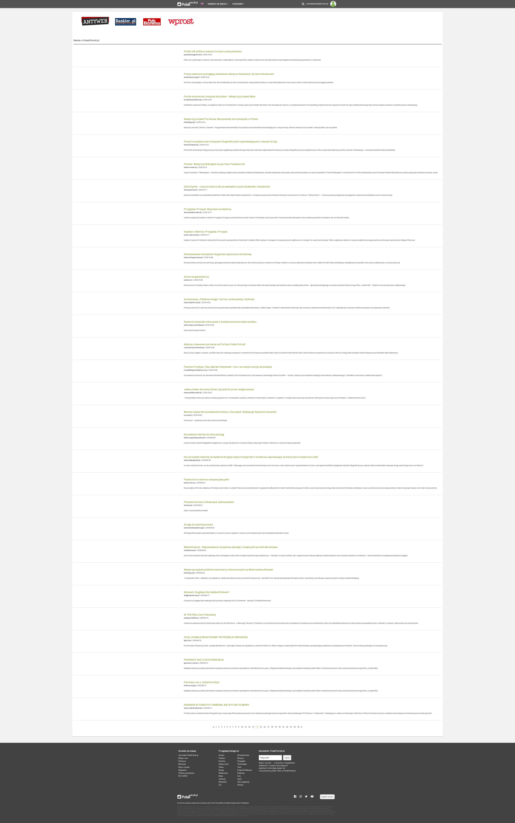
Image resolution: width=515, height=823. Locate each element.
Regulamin (182, 770)
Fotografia (241, 761)
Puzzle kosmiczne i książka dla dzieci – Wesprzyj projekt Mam (219, 96)
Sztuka (221, 755)
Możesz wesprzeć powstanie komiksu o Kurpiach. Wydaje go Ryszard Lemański (230, 411)
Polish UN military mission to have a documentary (213, 51)
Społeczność (224, 764)
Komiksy (222, 761)
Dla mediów (182, 776)
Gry (220, 785)
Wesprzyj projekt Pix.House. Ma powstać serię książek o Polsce (221, 119)
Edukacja (241, 773)
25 (298, 727)
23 (291, 727)
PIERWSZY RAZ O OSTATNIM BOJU (204, 659)
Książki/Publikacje (244, 770)
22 (287, 727)
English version (327, 797)
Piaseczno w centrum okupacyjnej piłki (206, 479)
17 (268, 727)
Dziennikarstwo (243, 755)
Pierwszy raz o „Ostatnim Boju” (202, 682)
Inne (239, 776)
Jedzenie (222, 779)
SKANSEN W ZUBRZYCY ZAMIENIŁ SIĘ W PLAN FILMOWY (216, 704)
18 (272, 727)
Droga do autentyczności (198, 524)
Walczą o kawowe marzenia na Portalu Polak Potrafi (214, 344)
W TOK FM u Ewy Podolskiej (200, 614)
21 (283, 727)
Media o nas (183, 758)
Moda (221, 776)
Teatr (239, 767)
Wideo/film (223, 782)
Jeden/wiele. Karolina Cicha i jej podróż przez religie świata (219, 389)
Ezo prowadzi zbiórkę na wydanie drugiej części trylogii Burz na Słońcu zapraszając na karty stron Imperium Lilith (251, 457)
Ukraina (240, 785)
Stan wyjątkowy (243, 782)
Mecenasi (182, 764)
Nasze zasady (184, 767)
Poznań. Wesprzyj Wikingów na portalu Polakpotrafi (214, 164)
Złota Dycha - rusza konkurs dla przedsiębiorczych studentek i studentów (227, 186)
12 (249, 727)
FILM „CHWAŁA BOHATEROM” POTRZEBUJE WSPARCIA (216, 637)
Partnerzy (182, 761)
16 (265, 727)
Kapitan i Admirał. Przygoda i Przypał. (206, 231)
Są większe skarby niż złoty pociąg (204, 434)
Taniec (221, 767)
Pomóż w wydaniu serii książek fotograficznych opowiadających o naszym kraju (230, 141)
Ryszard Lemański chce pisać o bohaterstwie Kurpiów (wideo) (220, 321)
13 (253, 727)
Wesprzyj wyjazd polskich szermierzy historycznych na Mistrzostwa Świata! (228, 569)
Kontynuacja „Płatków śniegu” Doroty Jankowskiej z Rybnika (219, 299)
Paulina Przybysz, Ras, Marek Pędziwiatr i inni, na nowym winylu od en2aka (228, 366)
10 (242, 727)
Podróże (222, 758)
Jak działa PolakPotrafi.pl (188, 755)
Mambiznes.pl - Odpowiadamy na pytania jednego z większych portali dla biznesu (231, 547)
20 (280, 727)
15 (261, 727)
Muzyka (240, 758)
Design (221, 770)
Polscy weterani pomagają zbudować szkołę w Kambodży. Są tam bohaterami (229, 74)
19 (276, 727)
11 (246, 727)
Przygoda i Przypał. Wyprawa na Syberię (207, 209)
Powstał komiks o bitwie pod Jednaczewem (209, 502)
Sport (239, 779)
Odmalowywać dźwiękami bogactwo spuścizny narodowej (217, 254)
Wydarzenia (223, 773)
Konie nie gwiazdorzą (196, 276)
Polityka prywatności (186, 773)
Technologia (242, 764)
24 (295, 727)
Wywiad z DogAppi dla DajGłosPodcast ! (206, 592)
